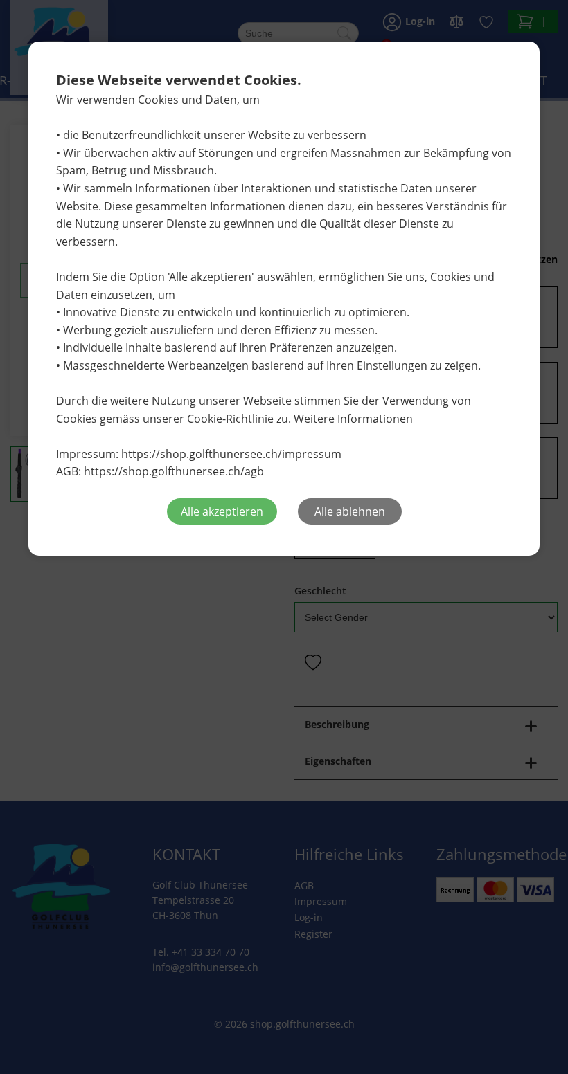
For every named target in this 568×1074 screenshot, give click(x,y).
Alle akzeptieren (222, 511)
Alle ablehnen (349, 511)
